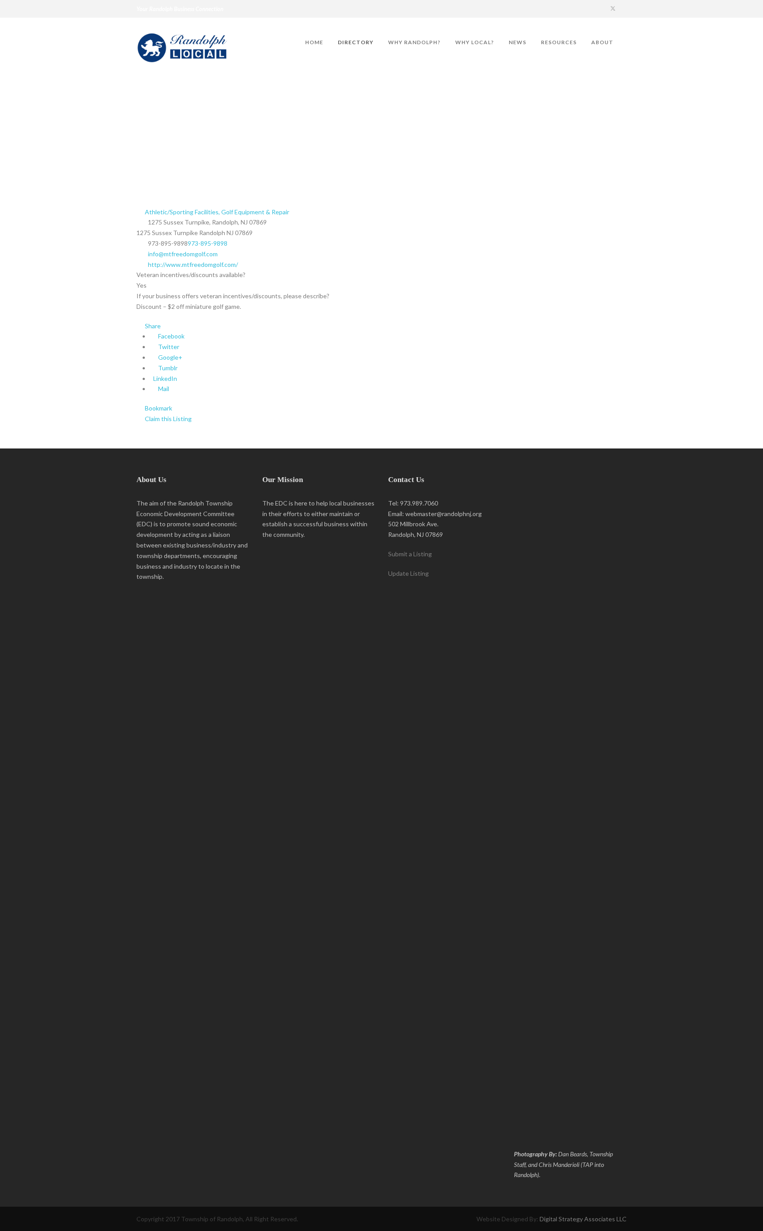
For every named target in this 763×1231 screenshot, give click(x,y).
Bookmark (158, 408)
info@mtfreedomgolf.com (183, 254)
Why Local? (474, 42)
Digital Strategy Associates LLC (583, 1219)
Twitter (168, 346)
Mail (163, 388)
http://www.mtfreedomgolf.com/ (193, 264)
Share (152, 326)
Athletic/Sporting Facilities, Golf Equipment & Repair (216, 212)
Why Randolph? (414, 42)
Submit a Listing (410, 554)
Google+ (169, 357)
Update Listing (408, 573)
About (602, 42)
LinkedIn (164, 378)
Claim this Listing (168, 418)
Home (314, 42)
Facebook (171, 336)
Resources (559, 42)
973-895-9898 (207, 243)
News (517, 42)
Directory (356, 42)
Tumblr (167, 368)
